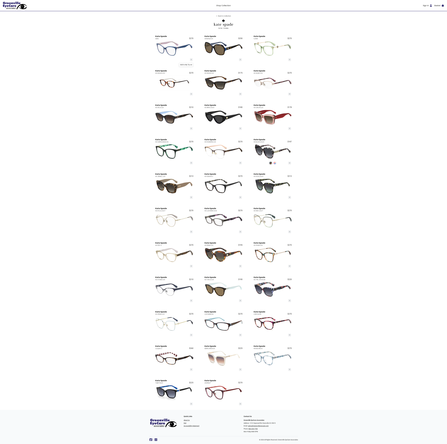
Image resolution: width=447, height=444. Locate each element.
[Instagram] (156, 440)
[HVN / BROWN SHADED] (275, 163)
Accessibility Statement (191, 426)
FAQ (185, 423)
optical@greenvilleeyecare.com (258, 426)
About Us (187, 420)
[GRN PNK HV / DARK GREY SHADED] (271, 163)
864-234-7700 (253, 429)
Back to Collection (224, 16)
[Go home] (57, 5)
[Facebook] (151, 440)
